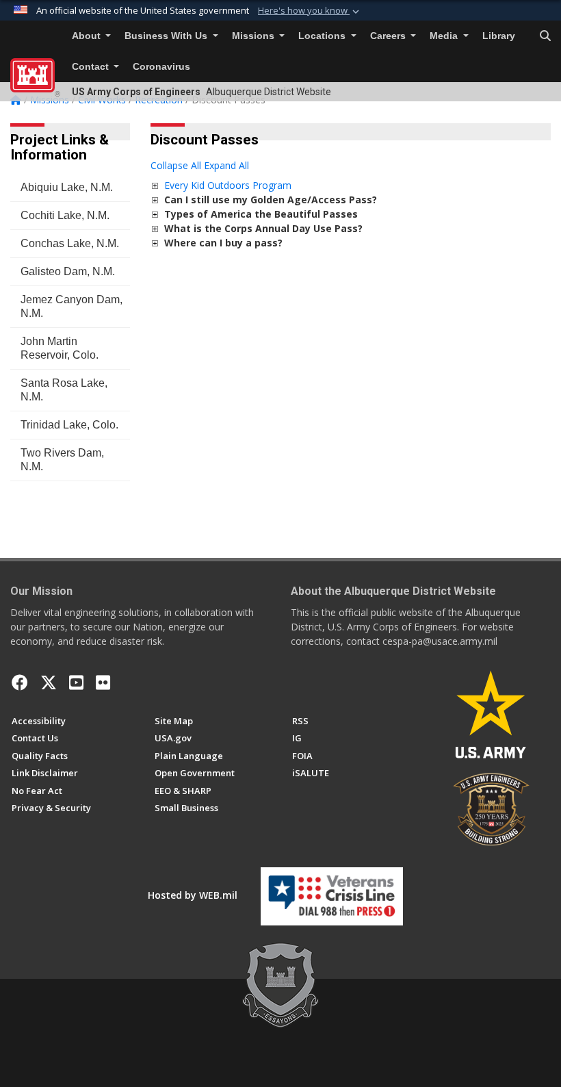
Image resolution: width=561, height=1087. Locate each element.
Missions (254, 36)
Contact (92, 67)
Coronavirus (161, 67)
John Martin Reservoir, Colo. (60, 348)
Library (498, 36)
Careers (389, 36)
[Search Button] (545, 36)
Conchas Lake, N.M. (70, 243)
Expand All (226, 165)
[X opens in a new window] (48, 682)
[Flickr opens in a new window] (103, 682)
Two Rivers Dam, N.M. (62, 459)
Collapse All (176, 165)
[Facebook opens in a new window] (20, 682)
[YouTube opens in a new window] (76, 682)
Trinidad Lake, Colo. (69, 425)
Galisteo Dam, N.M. (68, 271)
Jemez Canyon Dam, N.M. (71, 306)
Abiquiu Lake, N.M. (67, 187)
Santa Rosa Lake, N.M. (64, 389)
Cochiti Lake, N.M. (65, 215)
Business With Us (167, 36)
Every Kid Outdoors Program (227, 185)
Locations (323, 36)
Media (445, 36)
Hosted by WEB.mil (192, 894)
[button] (310, 11)
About (87, 36)
